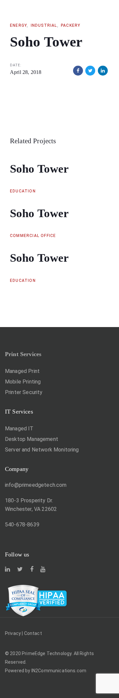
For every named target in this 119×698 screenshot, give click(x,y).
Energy (18, 25)
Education (23, 191)
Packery (70, 25)
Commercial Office (33, 235)
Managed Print (22, 371)
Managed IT (19, 428)
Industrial (44, 25)
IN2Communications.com (58, 670)
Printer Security (24, 392)
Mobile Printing (23, 382)
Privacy (13, 633)
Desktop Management (31, 439)
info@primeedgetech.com (36, 485)
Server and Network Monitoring (42, 450)
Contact (33, 633)
